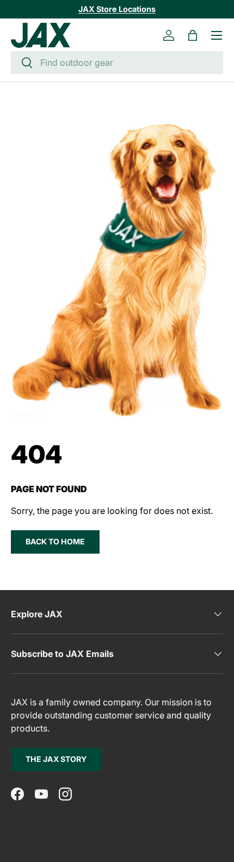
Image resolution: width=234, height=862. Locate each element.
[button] (193, 35)
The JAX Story (56, 759)
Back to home (55, 541)
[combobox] (117, 62)
